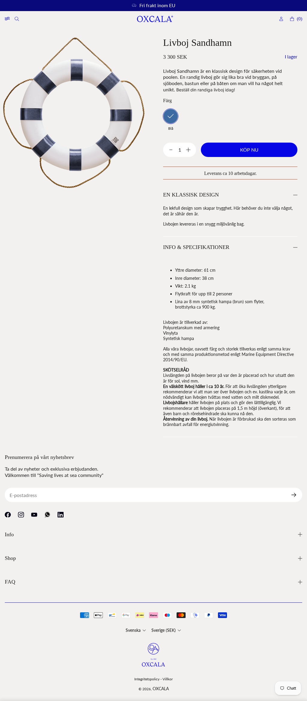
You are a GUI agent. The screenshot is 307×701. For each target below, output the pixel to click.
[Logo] (154, 19)
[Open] (7, 18)
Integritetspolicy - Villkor (153, 679)
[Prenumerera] (296, 494)
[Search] (17, 18)
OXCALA (161, 688)
